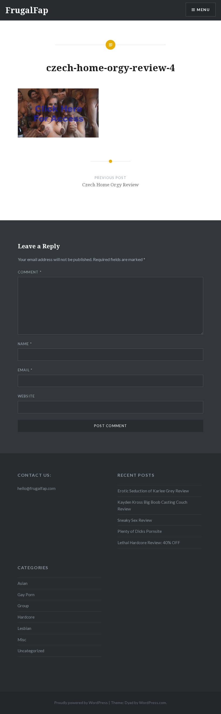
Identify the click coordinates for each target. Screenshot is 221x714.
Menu (203, 9)
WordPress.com (152, 702)
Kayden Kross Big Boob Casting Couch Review (152, 505)
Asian (22, 583)
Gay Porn (26, 594)
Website (26, 396)
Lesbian (24, 628)
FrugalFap (26, 10)
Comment (30, 272)
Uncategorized (31, 650)
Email (25, 370)
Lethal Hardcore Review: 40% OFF (149, 542)
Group (23, 605)
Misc (22, 639)
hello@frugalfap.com (37, 488)
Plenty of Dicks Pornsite (140, 531)
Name (25, 344)
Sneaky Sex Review (135, 520)
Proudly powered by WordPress (81, 702)
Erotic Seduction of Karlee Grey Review (153, 490)
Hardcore (26, 617)
